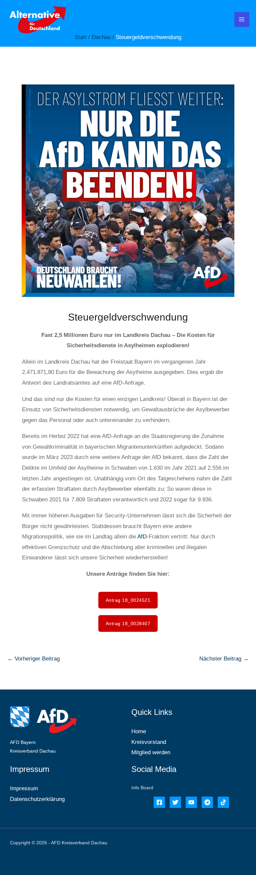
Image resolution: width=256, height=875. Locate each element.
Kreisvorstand (148, 742)
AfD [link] (142, 536)
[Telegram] (207, 802)
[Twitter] (175, 802)
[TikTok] (223, 802)
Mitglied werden (150, 752)
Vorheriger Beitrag (33, 658)
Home (138, 731)
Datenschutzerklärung (37, 799)
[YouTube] (191, 802)
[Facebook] (159, 802)
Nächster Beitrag (224, 658)
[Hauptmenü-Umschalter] (242, 19)
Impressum (24, 788)
